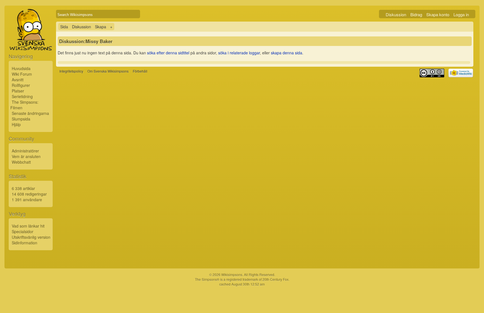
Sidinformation (24, 242)
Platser (18, 91)
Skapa (100, 26)
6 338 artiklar (23, 188)
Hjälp (16, 124)
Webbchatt (21, 162)
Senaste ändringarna (30, 113)
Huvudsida (21, 68)
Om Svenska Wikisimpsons (108, 71)
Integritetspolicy (71, 71)
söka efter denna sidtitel (168, 52)
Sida (64, 26)
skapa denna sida (286, 52)
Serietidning (22, 96)
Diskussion (396, 14)
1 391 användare (27, 199)
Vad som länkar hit (28, 226)
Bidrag (416, 14)
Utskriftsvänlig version (31, 237)
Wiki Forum (22, 74)
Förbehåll (140, 71)
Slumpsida (21, 119)
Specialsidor (22, 231)
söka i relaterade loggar (239, 52)
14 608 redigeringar (29, 194)
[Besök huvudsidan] (31, 43)
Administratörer (25, 151)
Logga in (461, 14)
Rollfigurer (21, 85)
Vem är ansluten (26, 156)
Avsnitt (18, 79)
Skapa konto (437, 14)
